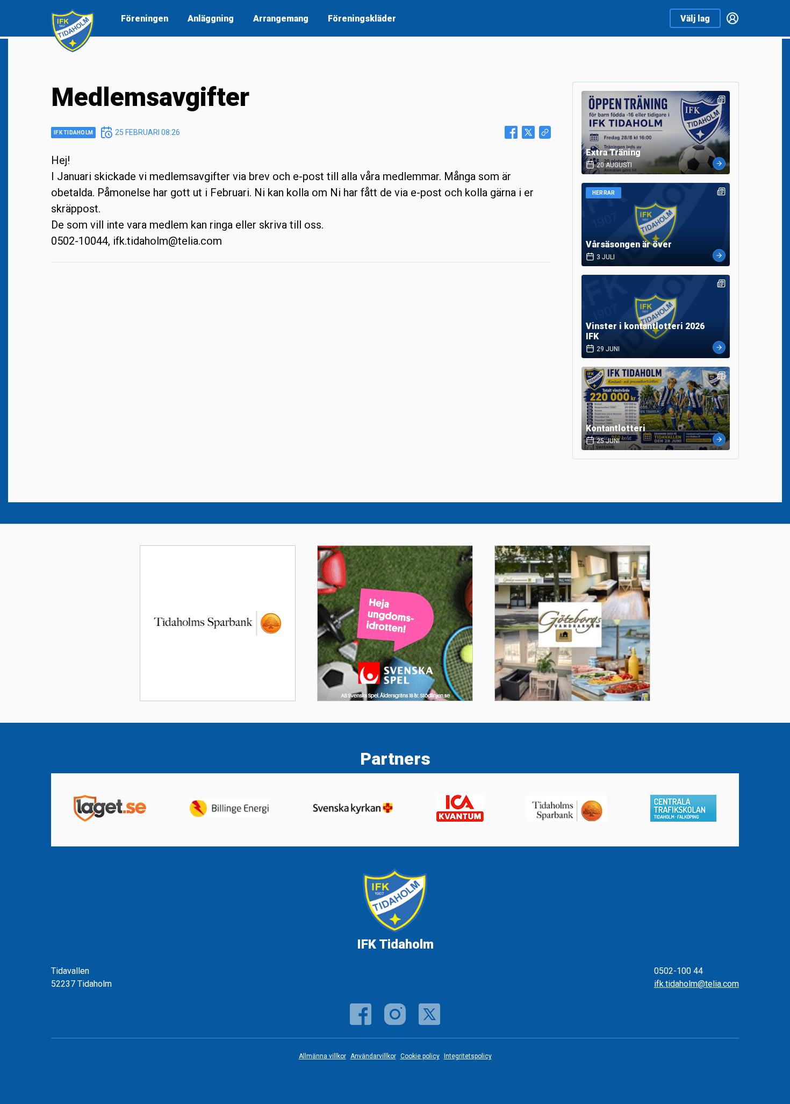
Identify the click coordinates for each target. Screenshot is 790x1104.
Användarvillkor (373, 1056)
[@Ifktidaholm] (395, 1014)
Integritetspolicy (468, 1056)
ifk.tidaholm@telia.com (696, 984)
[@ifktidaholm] (429, 1014)
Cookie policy (420, 1056)
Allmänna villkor (322, 1056)
